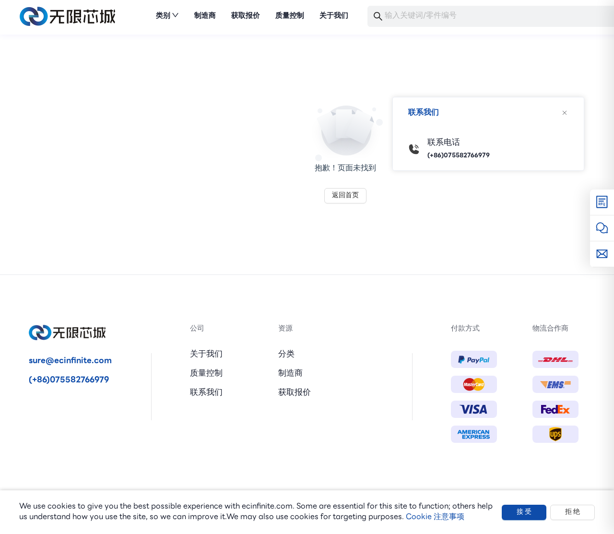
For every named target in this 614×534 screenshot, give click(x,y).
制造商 (290, 373)
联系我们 (206, 393)
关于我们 (206, 354)
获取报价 (294, 393)
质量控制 (206, 373)
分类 (286, 354)
